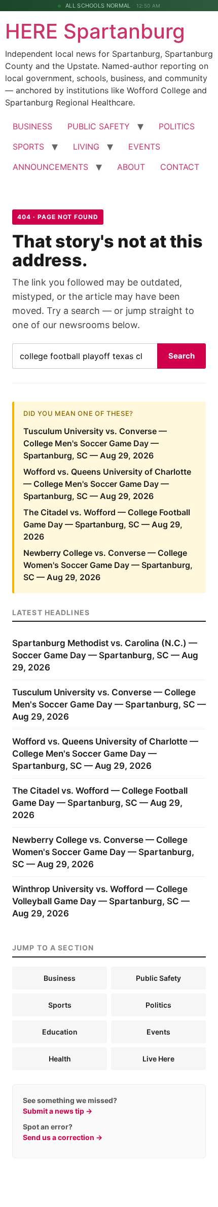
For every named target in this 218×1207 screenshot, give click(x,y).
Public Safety (158, 978)
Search (181, 356)
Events (158, 1031)
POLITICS (177, 126)
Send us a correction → (62, 1137)
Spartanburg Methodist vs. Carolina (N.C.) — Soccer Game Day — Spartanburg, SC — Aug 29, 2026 (105, 655)
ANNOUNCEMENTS (50, 167)
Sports (59, 1005)
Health (60, 1058)
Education (60, 1031)
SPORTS (28, 146)
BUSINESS (32, 126)
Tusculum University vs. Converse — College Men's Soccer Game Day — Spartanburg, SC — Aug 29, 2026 (95, 443)
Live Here (158, 1058)
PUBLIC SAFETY (98, 126)
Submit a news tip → (57, 1111)
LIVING (86, 146)
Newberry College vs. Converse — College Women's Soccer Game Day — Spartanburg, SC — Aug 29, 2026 (108, 565)
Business (60, 978)
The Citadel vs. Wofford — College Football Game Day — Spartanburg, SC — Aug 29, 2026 (106, 524)
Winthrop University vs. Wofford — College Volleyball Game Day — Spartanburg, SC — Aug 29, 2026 (101, 901)
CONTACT (179, 167)
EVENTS (144, 146)
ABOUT (131, 167)
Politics (158, 1005)
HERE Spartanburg (95, 31)
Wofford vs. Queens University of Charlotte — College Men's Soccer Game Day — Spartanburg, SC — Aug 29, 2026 (107, 484)
